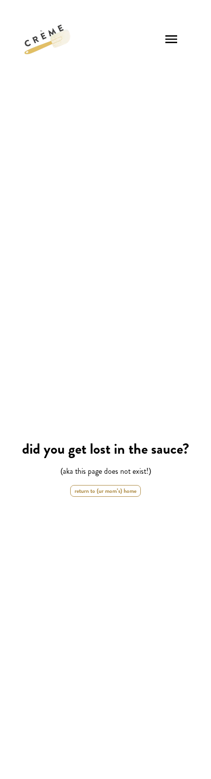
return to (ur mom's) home (105, 491)
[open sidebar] (171, 39)
